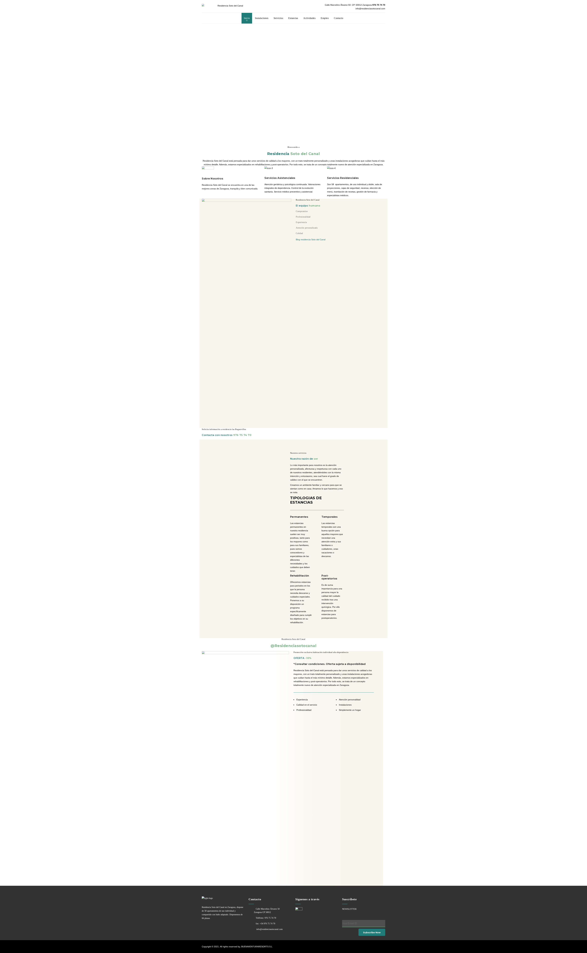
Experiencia (301, 222)
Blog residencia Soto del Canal (310, 239)
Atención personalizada (306, 228)
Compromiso (302, 211)
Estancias (293, 18)
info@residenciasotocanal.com (269, 929)
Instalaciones (261, 18)
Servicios (278, 18)
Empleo (325, 18)
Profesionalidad (303, 217)
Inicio (247, 18)
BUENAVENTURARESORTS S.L (256, 946)
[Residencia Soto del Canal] (229, 5)
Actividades (309, 18)
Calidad (299, 233)
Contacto (338, 18)
